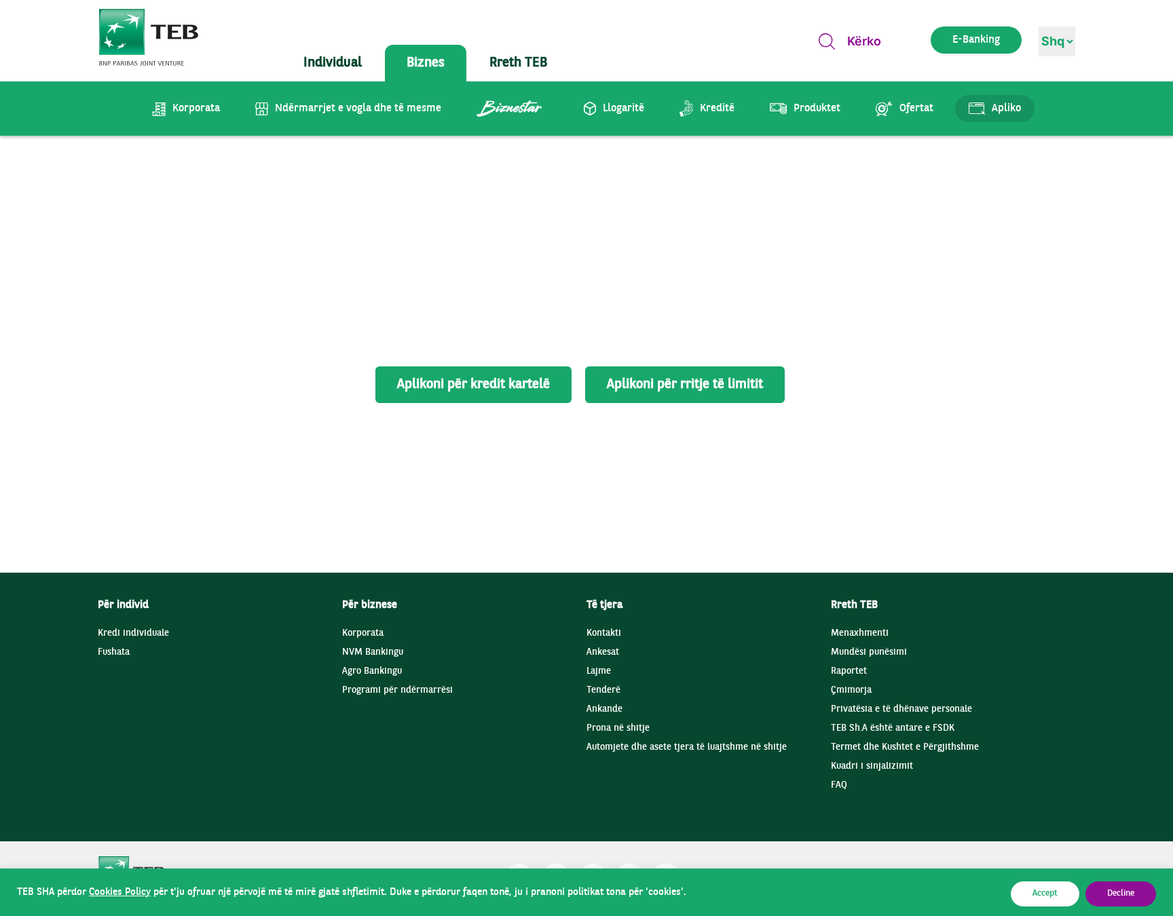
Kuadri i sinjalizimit (872, 766)
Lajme (598, 671)
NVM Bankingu (372, 652)
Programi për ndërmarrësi (397, 690)
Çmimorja (851, 690)
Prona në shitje (618, 728)
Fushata (114, 652)
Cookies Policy (120, 892)
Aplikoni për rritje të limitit (685, 384)
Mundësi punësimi (869, 652)
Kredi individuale (133, 633)
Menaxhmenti (860, 633)
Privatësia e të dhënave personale (901, 709)
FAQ (839, 785)
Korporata (363, 633)
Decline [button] (1120, 894)
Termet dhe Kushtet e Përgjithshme (905, 747)
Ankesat (602, 652)
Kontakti (603, 633)
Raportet (849, 671)
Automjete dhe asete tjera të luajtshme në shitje (686, 747)
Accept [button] (1045, 894)
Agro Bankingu (372, 671)
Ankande (604, 709)
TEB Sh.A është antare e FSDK (892, 728)
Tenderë (603, 690)
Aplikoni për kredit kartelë (473, 384)
